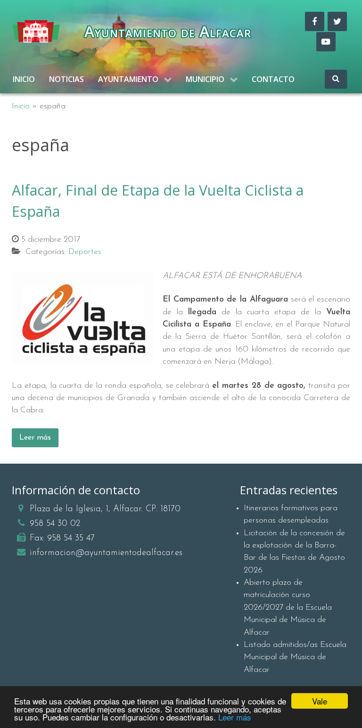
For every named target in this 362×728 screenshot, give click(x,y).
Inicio (21, 106)
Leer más (234, 717)
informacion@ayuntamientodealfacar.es (106, 552)
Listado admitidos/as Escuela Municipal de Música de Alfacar (295, 657)
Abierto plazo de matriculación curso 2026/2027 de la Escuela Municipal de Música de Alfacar (288, 608)
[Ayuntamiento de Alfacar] (36, 31)
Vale (319, 701)
